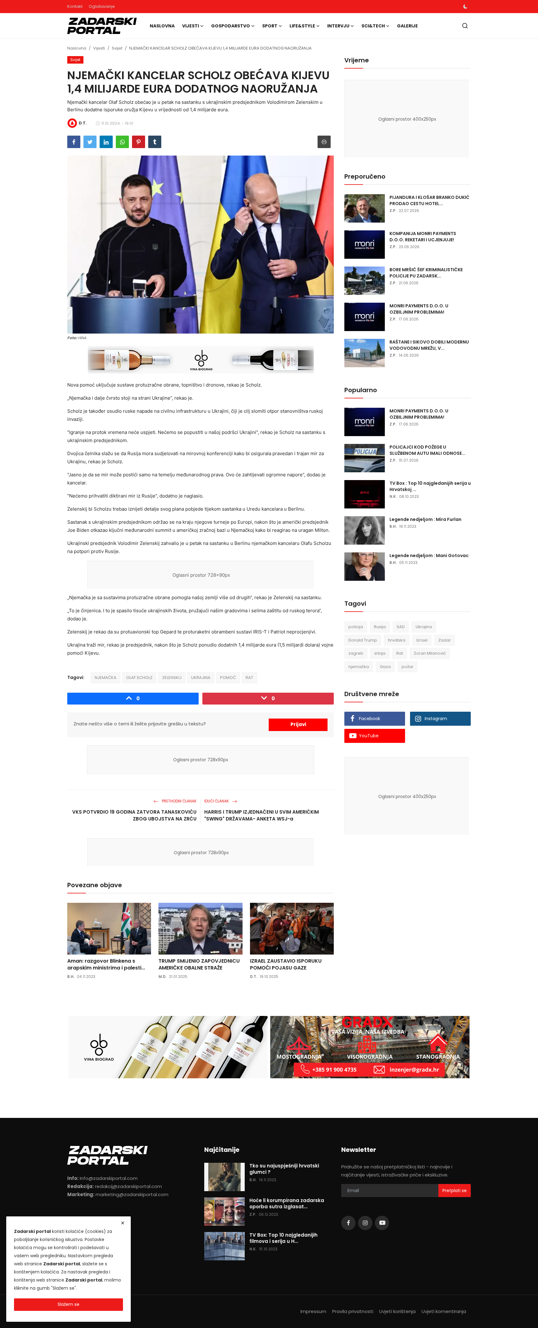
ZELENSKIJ (172, 678)
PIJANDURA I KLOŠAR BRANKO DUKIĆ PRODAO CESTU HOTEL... (429, 200)
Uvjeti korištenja (397, 1311)
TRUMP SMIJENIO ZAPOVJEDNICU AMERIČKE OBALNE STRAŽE (199, 964)
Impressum (313, 1311)
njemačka (358, 667)
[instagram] (365, 1223)
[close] (123, 1223)
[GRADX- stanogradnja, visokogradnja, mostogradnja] (370, 1047)
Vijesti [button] (190, 26)
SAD (401, 627)
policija (355, 627)
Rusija (380, 627)
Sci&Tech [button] (373, 26)
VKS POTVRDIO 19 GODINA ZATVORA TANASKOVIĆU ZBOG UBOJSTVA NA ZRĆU (134, 815)
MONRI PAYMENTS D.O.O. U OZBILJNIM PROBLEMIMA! (418, 309)
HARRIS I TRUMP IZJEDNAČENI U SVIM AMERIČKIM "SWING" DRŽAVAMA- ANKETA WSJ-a (261, 815)
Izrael (421, 640)
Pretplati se (454, 1190)
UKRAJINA (200, 678)
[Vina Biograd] (168, 1047)
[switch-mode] (465, 6)
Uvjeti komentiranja (444, 1311)
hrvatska (396, 640)
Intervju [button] (338, 26)
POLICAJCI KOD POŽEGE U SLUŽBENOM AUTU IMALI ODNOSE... (427, 450)
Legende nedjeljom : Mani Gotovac (429, 555)
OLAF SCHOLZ (139, 678)
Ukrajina (424, 627)
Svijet (117, 48)
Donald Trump (362, 640)
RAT (249, 678)
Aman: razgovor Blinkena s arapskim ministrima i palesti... (106, 964)
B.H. (70, 976)
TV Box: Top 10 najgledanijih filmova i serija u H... (283, 1238)
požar (407, 667)
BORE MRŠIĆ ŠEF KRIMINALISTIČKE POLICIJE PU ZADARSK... (426, 273)
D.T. (253, 976)
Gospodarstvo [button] (230, 26)
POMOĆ (228, 678)
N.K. (393, 496)
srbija (379, 653)
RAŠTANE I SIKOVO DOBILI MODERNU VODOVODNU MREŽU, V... (429, 345)
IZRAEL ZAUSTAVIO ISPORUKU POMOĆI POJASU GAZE (286, 964)
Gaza (385, 667)
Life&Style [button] (302, 26)
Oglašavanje (102, 6)
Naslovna (162, 26)
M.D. (162, 976)
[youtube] (382, 1223)
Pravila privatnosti (352, 1311)
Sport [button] (269, 26)
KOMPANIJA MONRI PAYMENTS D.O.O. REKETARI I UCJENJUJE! (422, 236)
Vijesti (99, 48)
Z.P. (392, 210)
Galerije (407, 26)
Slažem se (68, 1304)
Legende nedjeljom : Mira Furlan (425, 519)
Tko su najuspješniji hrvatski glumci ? (284, 1169)
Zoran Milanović (430, 653)
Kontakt (75, 6)
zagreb (355, 653)
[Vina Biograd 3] (201, 360)
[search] (465, 25)
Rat (399, 653)
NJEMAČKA (105, 678)
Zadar (444, 640)
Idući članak (217, 801)
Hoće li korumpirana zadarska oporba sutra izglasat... (286, 1203)
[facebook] (348, 1223)
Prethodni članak (178, 801)
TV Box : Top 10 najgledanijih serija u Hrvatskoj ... (430, 486)
